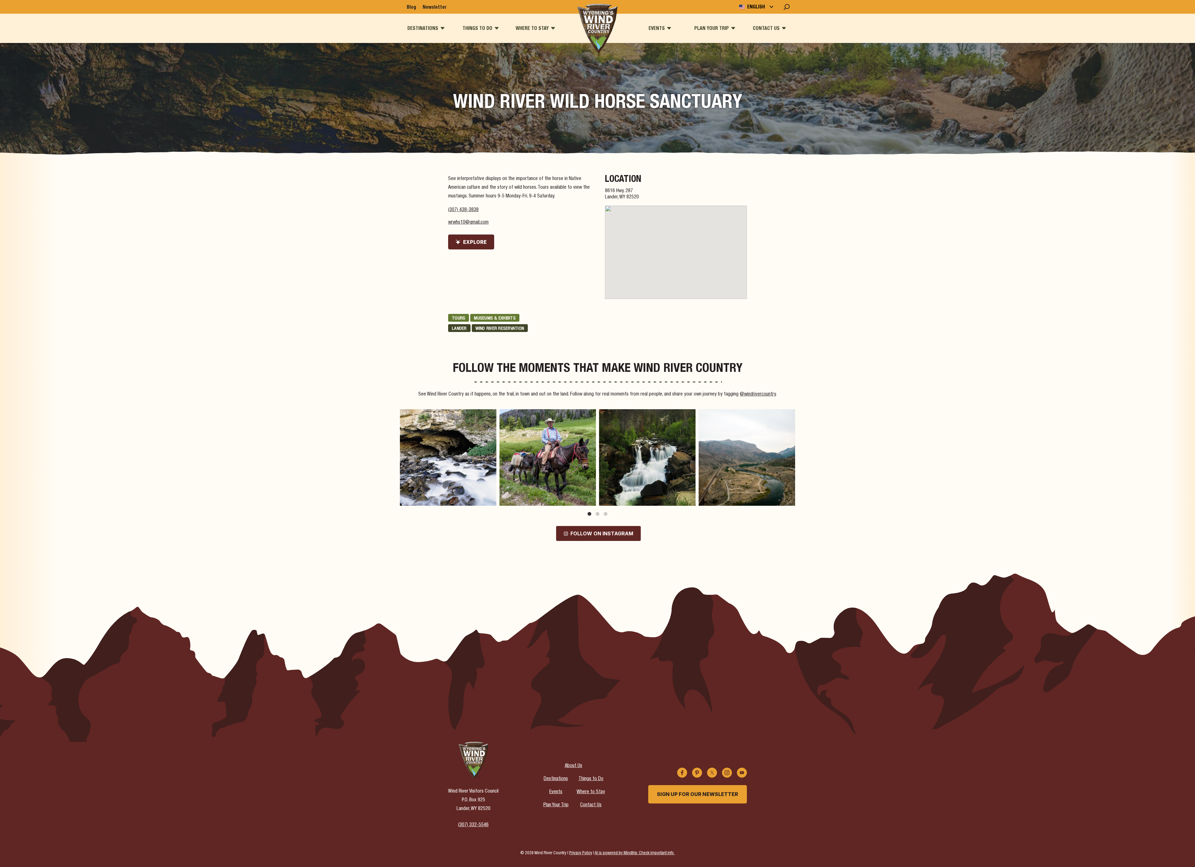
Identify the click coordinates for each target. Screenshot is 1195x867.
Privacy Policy (580, 853)
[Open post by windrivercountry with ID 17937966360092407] (747, 457)
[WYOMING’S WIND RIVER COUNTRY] (597, 29)
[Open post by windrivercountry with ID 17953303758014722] (547, 457)
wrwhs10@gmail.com (468, 222)
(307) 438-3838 (463, 210)
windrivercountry (447, 415)
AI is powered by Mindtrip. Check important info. (635, 853)
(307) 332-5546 (473, 825)
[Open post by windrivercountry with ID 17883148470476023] (647, 457)
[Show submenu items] (442, 28)
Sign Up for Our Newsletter (697, 794)
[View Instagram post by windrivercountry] (490, 498)
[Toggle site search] (787, 7)
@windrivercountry (758, 394)
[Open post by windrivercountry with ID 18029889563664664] (448, 457)
